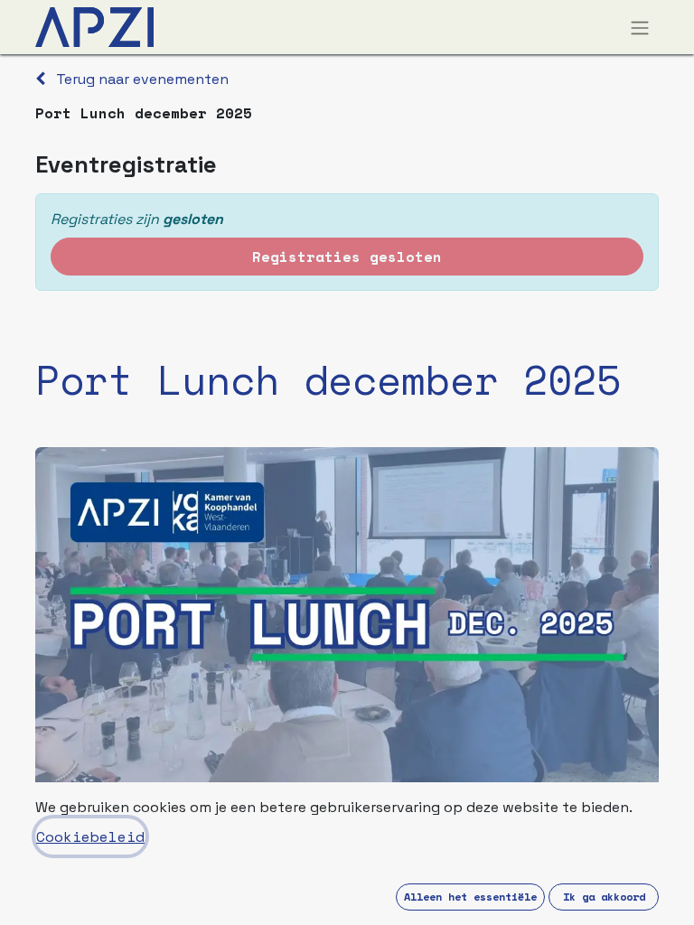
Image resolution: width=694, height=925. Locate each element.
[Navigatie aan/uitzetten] (640, 27)
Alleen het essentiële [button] (470, 896)
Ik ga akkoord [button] (604, 896)
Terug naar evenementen (140, 79)
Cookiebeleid (90, 836)
